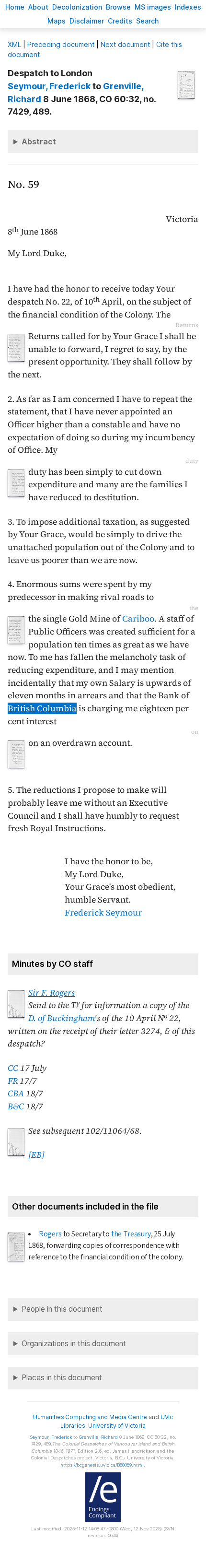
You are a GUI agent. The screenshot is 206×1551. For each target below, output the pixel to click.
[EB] (36, 1155)
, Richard (98, 1437)
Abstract (39, 141)
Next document (125, 44)
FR (13, 1081)
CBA (16, 1093)
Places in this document (62, 1377)
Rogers (50, 1234)
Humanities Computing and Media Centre (90, 1417)
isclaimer (86, 21)
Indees (188, 7)
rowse (118, 7)
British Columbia (42, 708)
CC (13, 1068)
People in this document (62, 1309)
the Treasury (131, 1234)
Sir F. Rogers (51, 993)
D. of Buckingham (61, 1018)
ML (14, 44)
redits (120, 21)
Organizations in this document (74, 1343)
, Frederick (49, 86)
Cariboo (138, 618)
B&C (16, 1106)
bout (38, 7)
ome (14, 7)
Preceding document (60, 44)
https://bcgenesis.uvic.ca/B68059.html (102, 1465)
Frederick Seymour (103, 912)
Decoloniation (77, 7)
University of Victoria (117, 1425)
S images (153, 7)
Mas (56, 21)
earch (147, 21)
